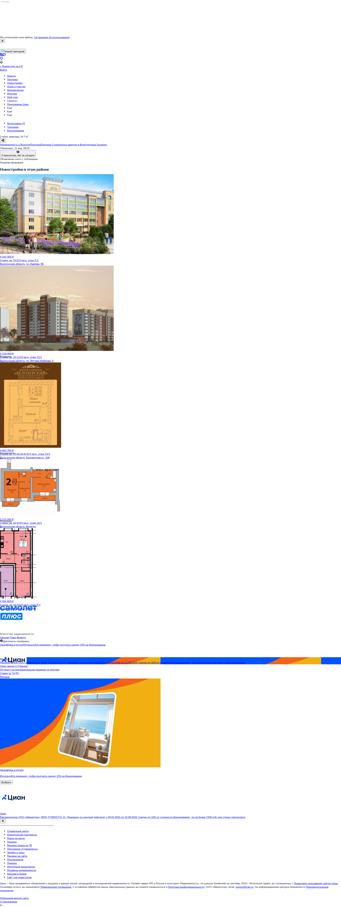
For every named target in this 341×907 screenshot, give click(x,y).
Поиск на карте (16, 838)
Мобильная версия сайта (14, 898)
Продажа (12, 79)
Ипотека (12, 93)
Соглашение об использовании (52, 37)
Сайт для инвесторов (19, 877)
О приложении (8, 901)
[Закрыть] (2, 41)
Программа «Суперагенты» (22, 849)
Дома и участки (16, 86)
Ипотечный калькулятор (21, 866)
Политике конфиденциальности (186, 887)
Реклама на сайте (17, 856)
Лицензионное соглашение (55, 887)
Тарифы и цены (16, 852)
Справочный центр (18, 831)
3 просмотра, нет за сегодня (17, 155)
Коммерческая (15, 90)
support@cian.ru (244, 887)
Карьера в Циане (16, 873)
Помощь (12, 863)
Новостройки (15, 83)
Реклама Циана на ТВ (19, 845)
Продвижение (15, 859)
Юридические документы (22, 834)
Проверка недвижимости (21, 870)
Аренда (11, 75)
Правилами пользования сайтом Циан (316, 883)
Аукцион (12, 841)
